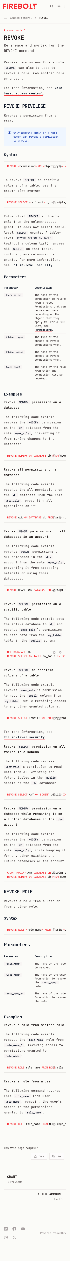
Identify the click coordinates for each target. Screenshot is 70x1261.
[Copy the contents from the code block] (54, 166)
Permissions (43, 330)
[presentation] (35, 166)
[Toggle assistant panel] (59, 6)
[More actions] (65, 6)
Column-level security (32, 265)
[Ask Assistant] (60, 166)
